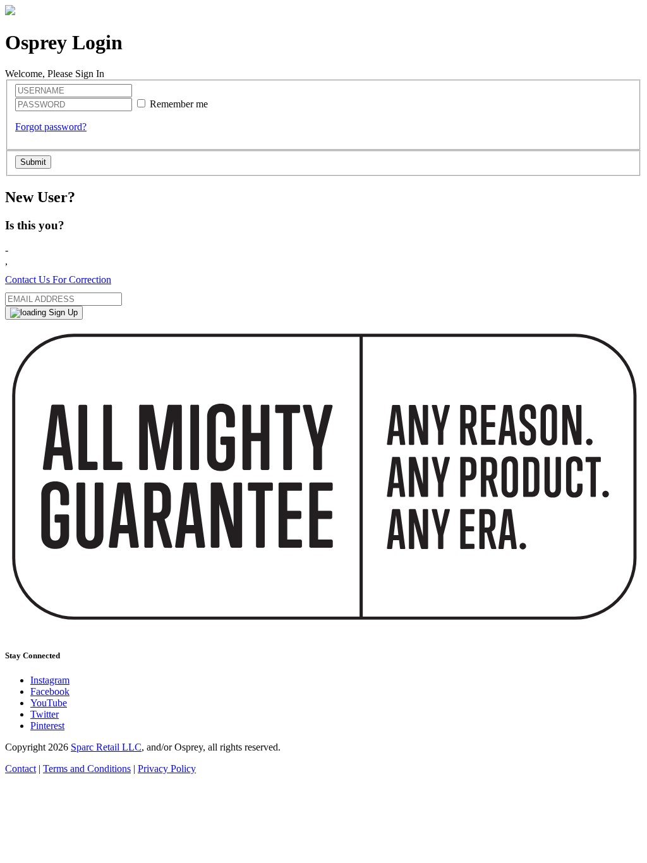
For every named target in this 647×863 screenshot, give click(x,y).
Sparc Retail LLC (106, 747)
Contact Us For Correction (58, 279)
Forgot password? (51, 126)
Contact (20, 768)
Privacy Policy (167, 768)
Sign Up (62, 312)
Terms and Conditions (87, 768)
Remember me (179, 104)
